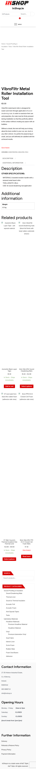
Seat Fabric (10, 638)
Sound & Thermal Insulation (15, 600)
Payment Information (8, 754)
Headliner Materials (12, 621)
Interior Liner (10, 641)
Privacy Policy (6, 750)
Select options (26, 386)
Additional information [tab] (12, 163)
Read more (27, 556)
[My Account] (17, 20)
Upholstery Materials (11, 619)
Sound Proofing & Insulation (16, 152)
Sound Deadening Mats (14, 593)
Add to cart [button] (9, 386)
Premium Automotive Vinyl (17, 634)
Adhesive (9, 656)
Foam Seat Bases (12, 652)
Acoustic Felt (10, 604)
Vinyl (8, 631)
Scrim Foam (10, 645)
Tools (10, 46)
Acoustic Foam (11, 608)
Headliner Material (14, 628)
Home (3, 44)
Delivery (4, 741)
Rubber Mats (10, 649)
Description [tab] (7, 158)
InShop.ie (18, 8)
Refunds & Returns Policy (10, 745)
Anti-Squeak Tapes (12, 611)
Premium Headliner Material (17, 624)
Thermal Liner (11, 597)
